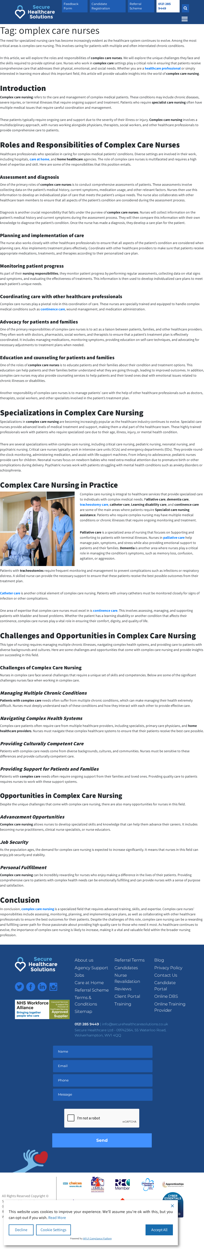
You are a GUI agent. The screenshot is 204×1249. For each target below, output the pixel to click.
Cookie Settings (53, 1229)
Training (122, 1003)
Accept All (159, 1229)
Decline (21, 1229)
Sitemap (83, 1011)
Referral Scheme (136, 6)
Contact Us (165, 975)
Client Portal (127, 996)
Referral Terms (129, 960)
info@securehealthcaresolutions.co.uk (135, 1024)
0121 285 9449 (164, 6)
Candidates (126, 967)
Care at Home (89, 982)
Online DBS (166, 996)
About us (84, 960)
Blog (159, 960)
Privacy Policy (168, 967)
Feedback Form (71, 6)
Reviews (122, 988)
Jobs (79, 975)
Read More (57, 1217)
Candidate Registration (101, 6)
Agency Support (91, 967)
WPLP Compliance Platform (97, 1238)
